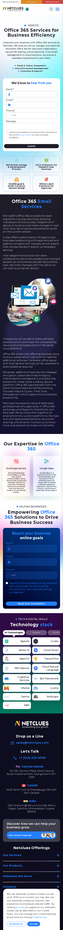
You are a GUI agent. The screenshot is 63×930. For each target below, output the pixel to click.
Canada (32, 785)
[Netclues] (13, 9)
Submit (31, 146)
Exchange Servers (16, 468)
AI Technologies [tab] (14, 632)
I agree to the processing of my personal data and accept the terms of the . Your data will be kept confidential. (33, 135)
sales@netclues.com (32, 742)
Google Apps (47, 468)
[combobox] (10, 115)
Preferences (40, 917)
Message (11, 121)
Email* (9, 100)
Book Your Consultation (31, 603)
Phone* (10, 110)
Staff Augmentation (52, 2)
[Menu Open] (57, 9)
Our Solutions (31, 2)
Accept (20, 907)
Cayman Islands (32, 766)
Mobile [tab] (36, 632)
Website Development (10, 2)
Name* (10, 89)
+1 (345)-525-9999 (32, 758)
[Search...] (51, 9)
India (33, 801)
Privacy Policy (24, 135)
